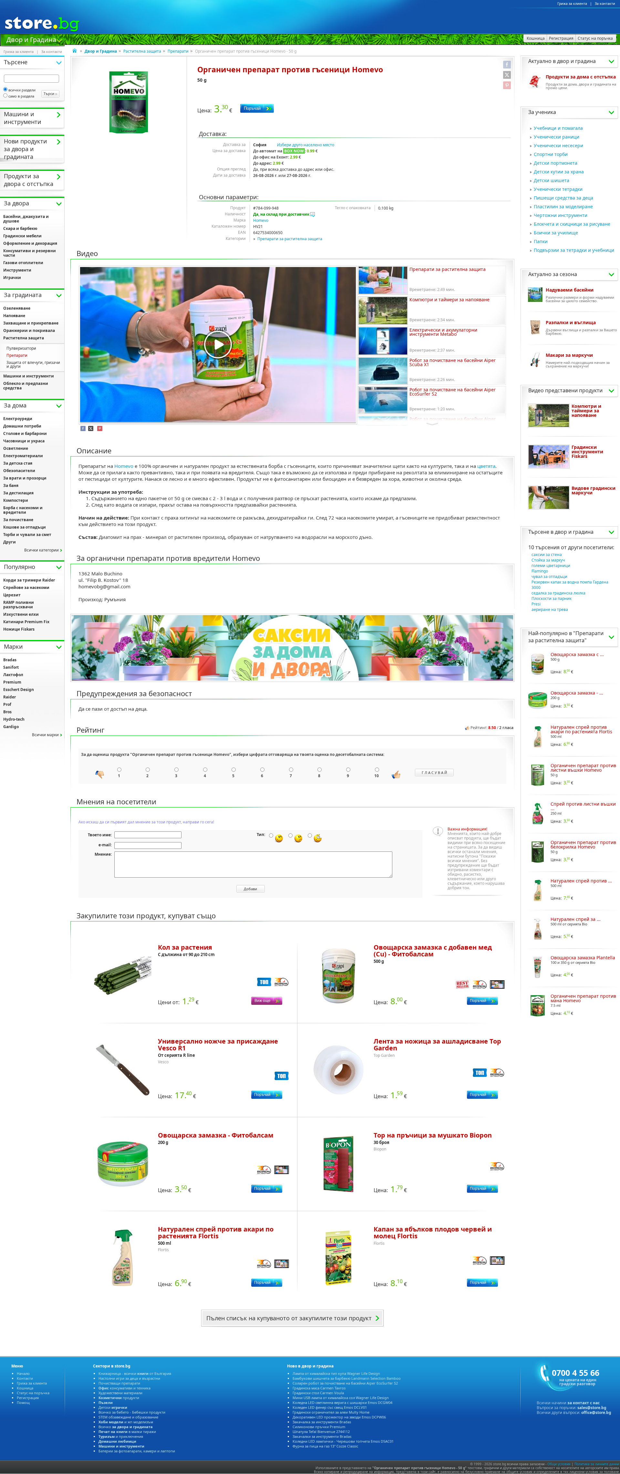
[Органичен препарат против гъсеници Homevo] (128, 102)
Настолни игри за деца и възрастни (129, 1378)
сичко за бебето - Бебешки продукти (131, 1412)
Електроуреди (17, 418)
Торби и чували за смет (27, 534)
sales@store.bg (591, 1407)
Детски (112, 1407)
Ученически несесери (558, 145)
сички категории (41, 550)
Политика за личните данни (596, 1464)
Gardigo (11, 726)
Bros (7, 712)
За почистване (18, 519)
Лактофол (13, 674)
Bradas (9, 660)
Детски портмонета (555, 163)
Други (9, 542)
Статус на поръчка (33, 1392)
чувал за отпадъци (549, 576)
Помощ (23, 1402)
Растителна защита (142, 51)
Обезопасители (19, 470)
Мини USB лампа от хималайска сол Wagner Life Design (341, 1397)
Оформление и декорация (30, 243)
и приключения (120, 1436)
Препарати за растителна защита (289, 239)
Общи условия (559, 1464)
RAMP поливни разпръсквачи (18, 605)
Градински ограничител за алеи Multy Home (331, 1412)
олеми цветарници (551, 565)
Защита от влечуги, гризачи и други (33, 364)
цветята (486, 466)
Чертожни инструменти (560, 215)
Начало (23, 1373)
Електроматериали (23, 456)
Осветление (15, 448)
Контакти (25, 1378)
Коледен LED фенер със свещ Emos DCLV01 (330, 1407)
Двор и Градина (31, 39)
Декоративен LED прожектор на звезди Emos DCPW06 (339, 1417)
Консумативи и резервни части (29, 253)
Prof (7, 704)
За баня (10, 485)
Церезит (12, 595)
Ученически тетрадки (558, 189)
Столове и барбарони (25, 433)
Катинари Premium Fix (26, 621)
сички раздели (22, 90)
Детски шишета (551, 180)
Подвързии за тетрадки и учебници (574, 250)
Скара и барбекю (20, 228)
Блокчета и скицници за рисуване (572, 224)
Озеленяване (16, 308)
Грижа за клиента (572, 3)
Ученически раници (556, 137)
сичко (125, 1426)
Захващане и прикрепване (30, 323)
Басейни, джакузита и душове (26, 219)
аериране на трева (550, 609)
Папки (541, 241)
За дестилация (18, 493)
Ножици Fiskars (19, 629)
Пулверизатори (21, 348)
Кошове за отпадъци (24, 527)
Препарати (178, 51)
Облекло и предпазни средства (25, 386)
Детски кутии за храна (559, 172)
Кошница (25, 1388)
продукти (118, 1397)
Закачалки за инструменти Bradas (322, 1436)
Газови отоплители (23, 262)
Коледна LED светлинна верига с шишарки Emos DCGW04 (342, 1402)
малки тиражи (127, 1431)
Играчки (12, 277)
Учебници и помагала (558, 128)
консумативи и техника (124, 1388)
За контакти (605, 3)
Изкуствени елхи (21, 614)
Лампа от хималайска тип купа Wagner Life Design (336, 1373)
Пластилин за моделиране (563, 206)
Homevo (260, 220)
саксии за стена (547, 554)
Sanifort (11, 667)
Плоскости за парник (552, 598)
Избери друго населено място (305, 145)
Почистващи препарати (119, 1383)
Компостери (15, 500)
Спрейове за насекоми (26, 587)
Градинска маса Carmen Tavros (319, 1388)
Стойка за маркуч (548, 560)
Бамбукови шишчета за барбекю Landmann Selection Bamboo (347, 1378)
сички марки (45, 734)
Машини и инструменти (28, 376)
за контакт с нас (583, 1403)
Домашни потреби (22, 426)
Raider (9, 697)
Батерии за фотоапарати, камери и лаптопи (136, 1450)
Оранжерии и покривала (29, 330)
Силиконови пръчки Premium (319, 1426)
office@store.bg (596, 1412)
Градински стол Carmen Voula (318, 1392)
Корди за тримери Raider (29, 580)
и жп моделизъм (125, 1421)
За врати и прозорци (24, 478)
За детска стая (17, 463)
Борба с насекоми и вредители (23, 510)
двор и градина (574, 531)
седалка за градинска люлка (558, 593)
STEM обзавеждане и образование (128, 1417)
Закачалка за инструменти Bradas (322, 1421)
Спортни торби (551, 154)
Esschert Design (18, 689)
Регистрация (28, 1397)
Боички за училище (556, 233)
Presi (536, 604)
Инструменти (17, 270)
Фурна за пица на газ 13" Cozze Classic (325, 1446)
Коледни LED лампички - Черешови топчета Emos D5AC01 (343, 1441)
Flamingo (540, 571)
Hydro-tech (14, 719)
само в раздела (21, 96)
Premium (12, 682)
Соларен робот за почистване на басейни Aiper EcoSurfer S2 (345, 1383)
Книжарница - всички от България (134, 1373)
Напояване (14, 315)
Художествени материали (120, 1392)
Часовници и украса (24, 441)
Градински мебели (22, 236)
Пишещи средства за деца (563, 198)
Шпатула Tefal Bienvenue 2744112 (321, 1431)
